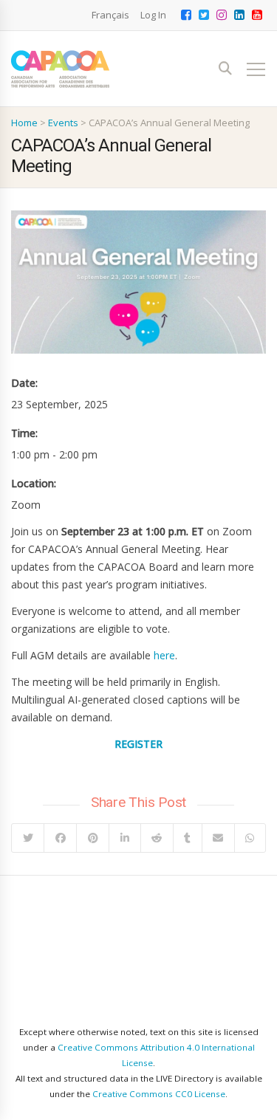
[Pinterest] (92, 838)
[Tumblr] (187, 838)
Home (24, 122)
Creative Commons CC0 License (158, 1093)
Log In (153, 14)
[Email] (218, 838)
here (164, 655)
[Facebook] (60, 838)
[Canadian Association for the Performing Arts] (60, 69)
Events (63, 122)
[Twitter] (28, 838)
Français (110, 14)
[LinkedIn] (124, 838)
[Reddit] (156, 838)
